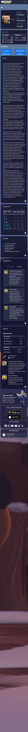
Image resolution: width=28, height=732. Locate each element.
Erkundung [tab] (10, 266)
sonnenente (10, 434)
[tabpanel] (14, 295)
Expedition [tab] (19, 266)
